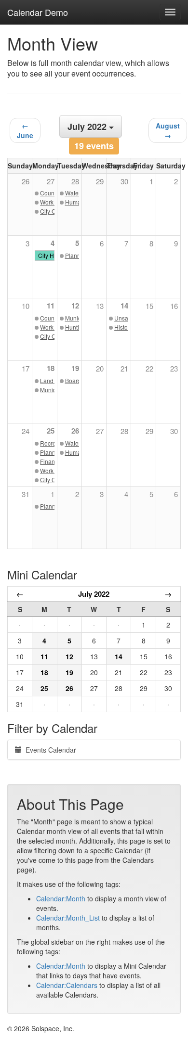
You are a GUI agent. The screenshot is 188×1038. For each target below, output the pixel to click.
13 (100, 306)
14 (124, 305)
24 (25, 431)
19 (75, 368)
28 (124, 431)
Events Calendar (49, 750)
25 (50, 430)
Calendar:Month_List (68, 918)
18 (50, 368)
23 (174, 368)
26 (75, 430)
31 (25, 494)
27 (100, 431)
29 (149, 431)
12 (75, 305)
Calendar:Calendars (66, 985)
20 (100, 368)
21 (124, 368)
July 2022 (93, 594)
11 (50, 305)
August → (168, 130)
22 (149, 368)
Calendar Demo (37, 12)
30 (174, 431)
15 (149, 306)
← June (25, 130)
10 (25, 306)
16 (174, 306)
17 (25, 368)
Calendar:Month (60, 898)
